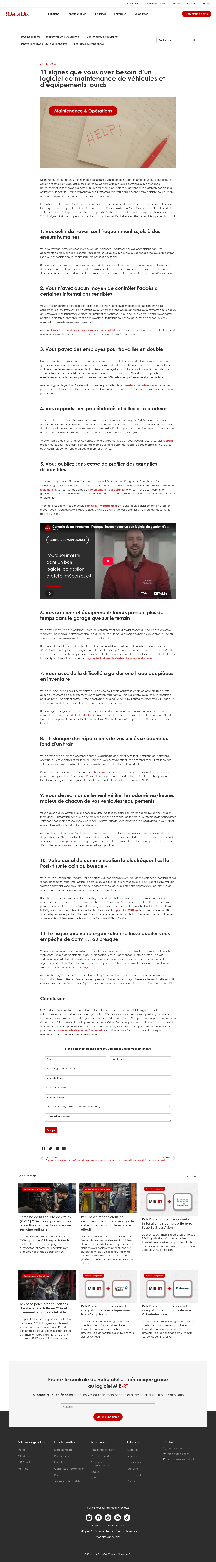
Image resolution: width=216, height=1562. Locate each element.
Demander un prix (155, 3)
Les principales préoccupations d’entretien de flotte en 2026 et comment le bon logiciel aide (44, 1308)
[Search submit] (194, 40)
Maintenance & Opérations (62, 36)
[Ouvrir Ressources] (150, 14)
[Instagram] (108, 1517)
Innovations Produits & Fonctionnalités (44, 43)
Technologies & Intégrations (103, 36)
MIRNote (23, 1468)
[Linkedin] (89, 1517)
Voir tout (192, 1175)
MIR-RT (22, 1449)
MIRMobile (24, 1456)
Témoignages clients (103, 1449)
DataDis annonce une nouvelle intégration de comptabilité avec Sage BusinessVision (167, 1223)
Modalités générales (108, 1536)
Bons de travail (63, 1449)
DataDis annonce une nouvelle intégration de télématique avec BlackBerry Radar (106, 1310)
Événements (134, 1475)
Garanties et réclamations (69, 1468)
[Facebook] (98, 1517)
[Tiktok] (127, 1517)
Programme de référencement (100, 1464)
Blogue (95, 1471)
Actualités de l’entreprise (89, 43)
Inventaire (60, 1462)
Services (132, 1456)
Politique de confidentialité (108, 1525)
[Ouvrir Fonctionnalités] (88, 14)
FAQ (93, 1478)
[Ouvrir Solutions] (61, 14)
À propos (132, 1449)
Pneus (57, 1475)
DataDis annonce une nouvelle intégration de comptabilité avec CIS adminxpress (167, 1310)
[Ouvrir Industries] (108, 14)
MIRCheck (24, 1462)
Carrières (176, 3)
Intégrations (133, 3)
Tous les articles (30, 36)
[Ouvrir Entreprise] (128, 14)
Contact (191, 3)
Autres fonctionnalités (67, 1481)
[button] (43, 1148)
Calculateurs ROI (101, 1456)
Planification (61, 1456)
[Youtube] (117, 1517)
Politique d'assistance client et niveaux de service (108, 1531)
